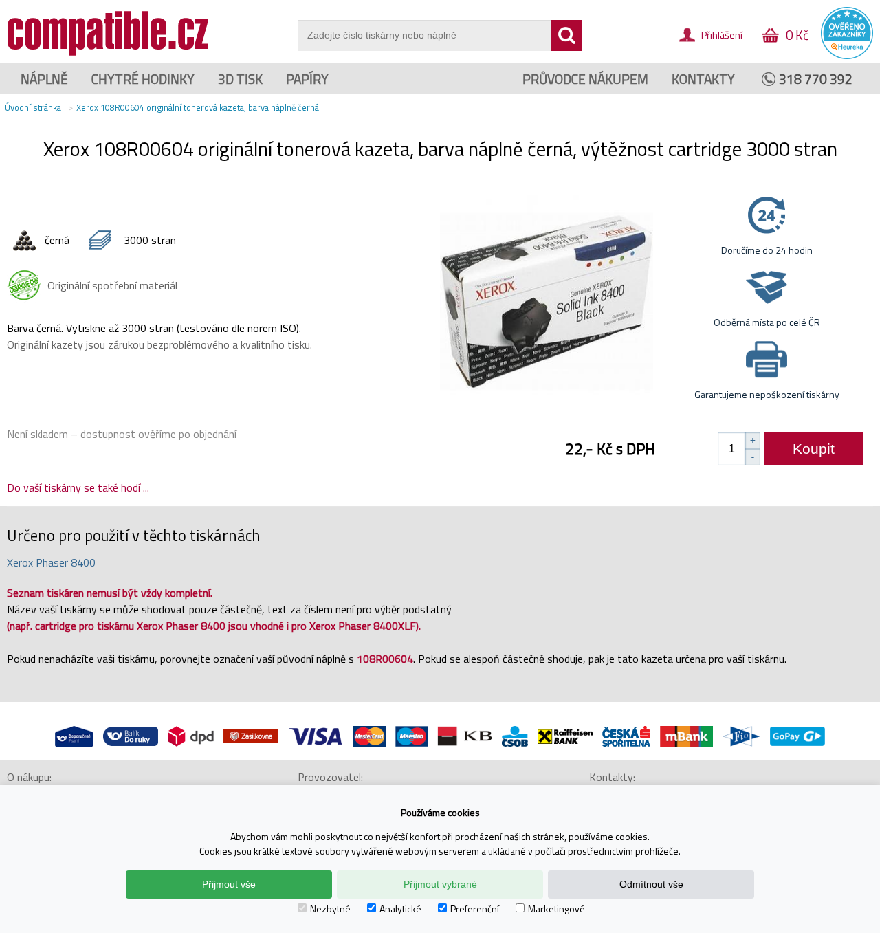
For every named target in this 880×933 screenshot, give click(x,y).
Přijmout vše (229, 884)
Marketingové (556, 908)
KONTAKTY (703, 79)
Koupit (814, 449)
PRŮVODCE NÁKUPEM (585, 79)
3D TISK (240, 79)
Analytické (400, 908)
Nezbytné (330, 908)
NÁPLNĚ (44, 79)
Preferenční (474, 908)
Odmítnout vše (651, 884)
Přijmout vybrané (440, 884)
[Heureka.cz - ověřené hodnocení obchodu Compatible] (847, 55)
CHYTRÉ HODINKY (143, 79)
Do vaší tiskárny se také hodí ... (78, 487)
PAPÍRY (307, 79)
